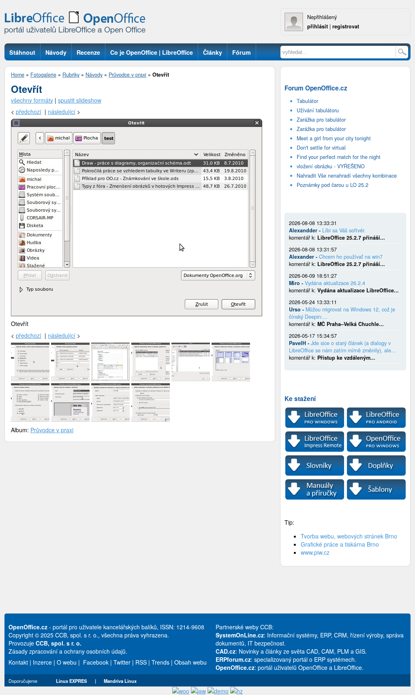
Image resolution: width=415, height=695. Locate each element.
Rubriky (70, 74)
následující (61, 111)
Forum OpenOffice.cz (316, 88)
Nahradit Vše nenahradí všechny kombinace (347, 175)
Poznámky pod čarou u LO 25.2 (332, 185)
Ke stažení (300, 398)
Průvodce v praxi (127, 74)
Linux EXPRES (71, 681)
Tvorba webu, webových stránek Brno (349, 536)
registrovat (345, 26)
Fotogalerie (43, 74)
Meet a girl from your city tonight (334, 138)
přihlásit (317, 26)
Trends (160, 662)
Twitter (121, 662)
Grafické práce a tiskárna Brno (340, 544)
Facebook (96, 662)
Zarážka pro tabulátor (321, 119)
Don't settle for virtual (321, 147)
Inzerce (42, 662)
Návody (94, 74)
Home (17, 74)
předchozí (28, 111)
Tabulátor (307, 101)
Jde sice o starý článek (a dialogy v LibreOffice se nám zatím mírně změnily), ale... (342, 346)
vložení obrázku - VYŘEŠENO (331, 166)
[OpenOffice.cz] (77, 24)
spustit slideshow (79, 100)
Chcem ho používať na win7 (351, 256)
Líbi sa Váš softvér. (344, 230)
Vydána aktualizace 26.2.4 (335, 283)
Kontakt (18, 662)
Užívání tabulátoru (318, 110)
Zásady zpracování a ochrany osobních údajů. (68, 651)
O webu (67, 662)
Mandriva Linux (120, 681)
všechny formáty (32, 100)
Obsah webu (190, 662)
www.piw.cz (315, 552)
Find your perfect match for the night (339, 157)
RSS (141, 662)
